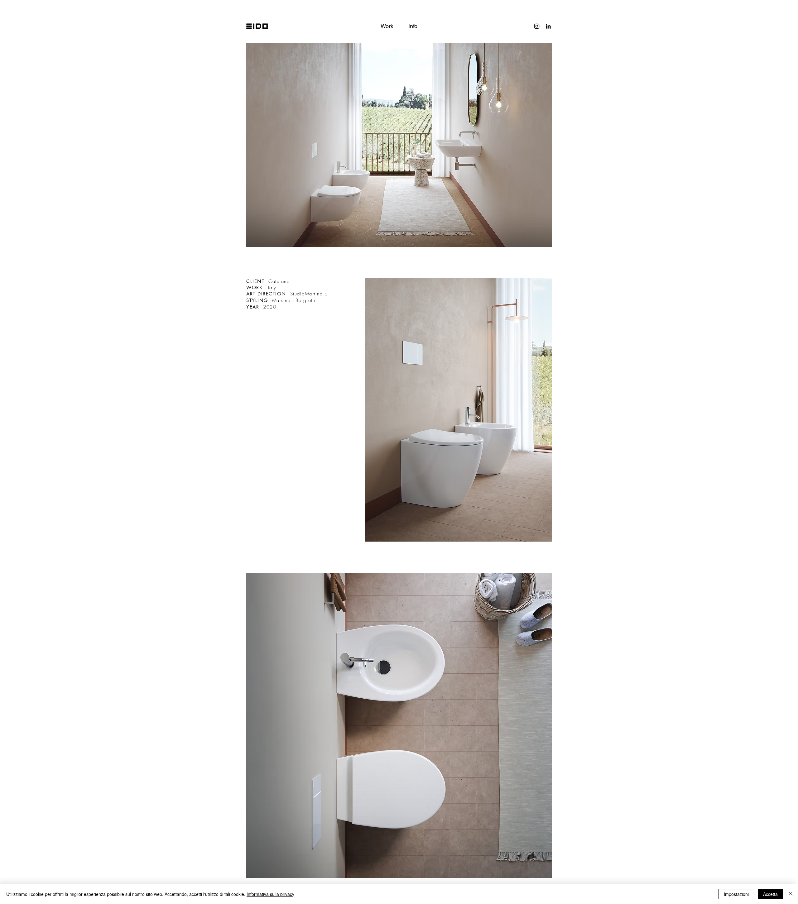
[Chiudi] (790, 894)
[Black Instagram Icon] (536, 26)
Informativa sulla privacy (270, 894)
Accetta (770, 894)
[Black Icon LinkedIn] (548, 26)
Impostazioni (736, 894)
